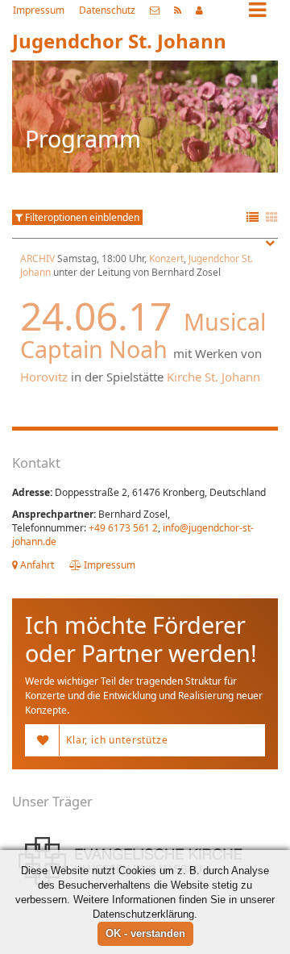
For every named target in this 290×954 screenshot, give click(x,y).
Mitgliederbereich (199, 10)
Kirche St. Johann (213, 377)
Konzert (166, 258)
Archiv (37, 258)
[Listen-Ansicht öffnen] (252, 218)
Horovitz (44, 377)
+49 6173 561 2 (123, 528)
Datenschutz (107, 10)
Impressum (38, 10)
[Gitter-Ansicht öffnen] (272, 218)
